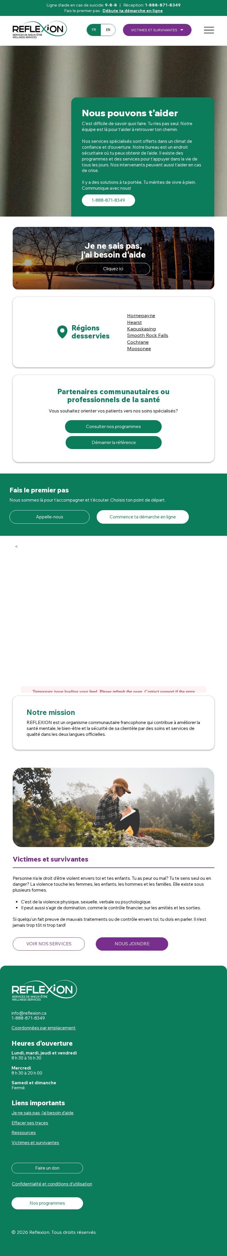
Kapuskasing (141, 329)
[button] (157, 30)
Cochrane (138, 342)
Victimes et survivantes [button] (35, 1142)
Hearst (134, 322)
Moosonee (139, 348)
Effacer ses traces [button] (30, 1123)
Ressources (24, 1132)
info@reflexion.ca (29, 1013)
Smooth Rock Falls (147, 335)
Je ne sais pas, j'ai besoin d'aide (43, 1113)
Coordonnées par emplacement (44, 1028)
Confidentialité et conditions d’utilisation (52, 1184)
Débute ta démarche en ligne (133, 10)
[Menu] (209, 30)
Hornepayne (141, 315)
